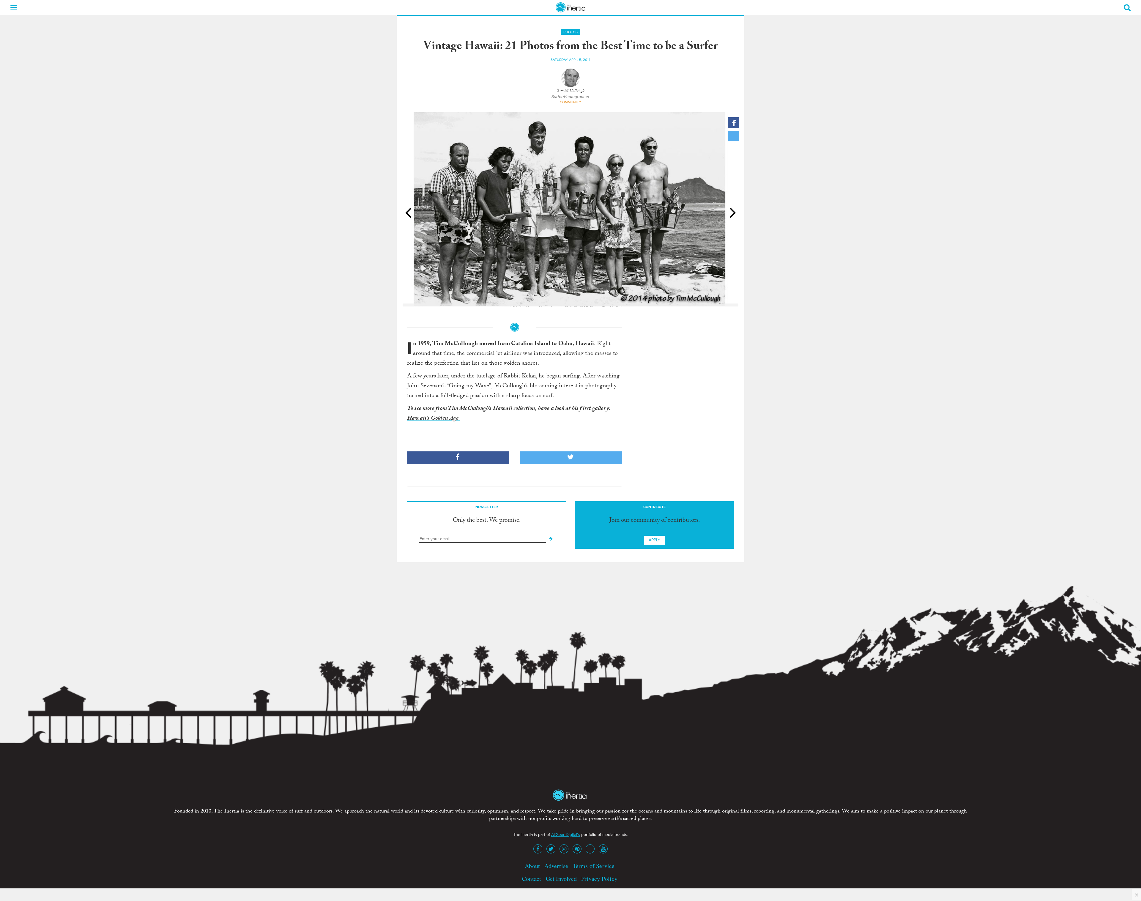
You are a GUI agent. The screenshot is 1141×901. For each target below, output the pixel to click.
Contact (531, 879)
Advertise (556, 866)
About (532, 866)
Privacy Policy (599, 879)
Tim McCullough (570, 90)
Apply (654, 540)
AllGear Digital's (565, 834)
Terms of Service (594, 866)
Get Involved (561, 879)
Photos (570, 32)
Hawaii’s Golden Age (433, 419)
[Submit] (550, 539)
